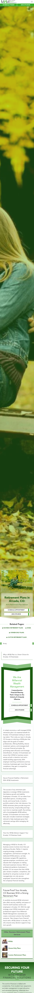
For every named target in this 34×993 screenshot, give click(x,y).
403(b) (29, 628)
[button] (32, 2)
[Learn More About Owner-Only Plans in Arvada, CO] (17, 948)
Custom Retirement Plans (17, 637)
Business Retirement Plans (13, 628)
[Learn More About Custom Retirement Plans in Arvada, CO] (17, 955)
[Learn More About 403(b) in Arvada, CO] (17, 941)
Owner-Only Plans (17, 633)
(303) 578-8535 (25, 5)
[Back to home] (9, 2)
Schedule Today (8, 5)
